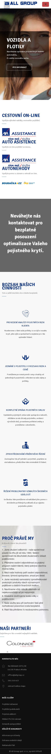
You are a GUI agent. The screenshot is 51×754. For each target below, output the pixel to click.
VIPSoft (38, 751)
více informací (19, 67)
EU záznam (16, 719)
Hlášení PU (6, 719)
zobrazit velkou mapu (16, 686)
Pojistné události (9, 714)
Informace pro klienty (11, 735)
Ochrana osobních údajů (12, 740)
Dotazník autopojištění (11, 724)
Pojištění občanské (10, 704)
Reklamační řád (8, 745)
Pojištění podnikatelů (11, 709)
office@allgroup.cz (16, 675)
